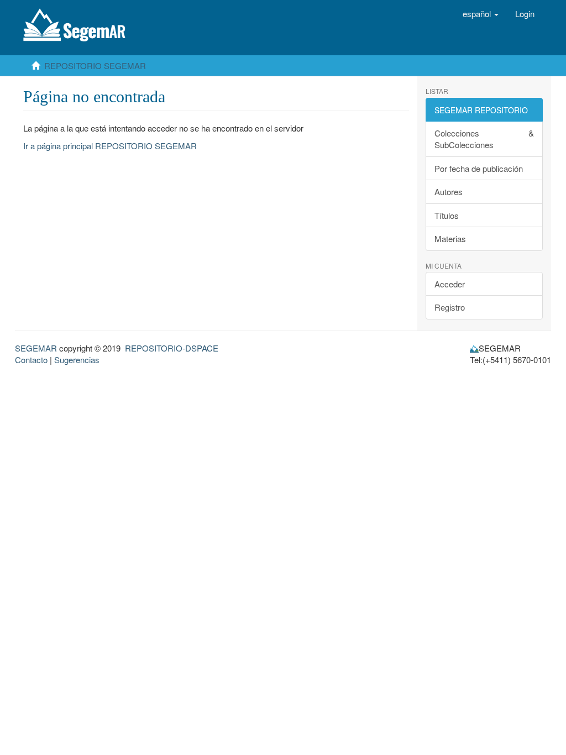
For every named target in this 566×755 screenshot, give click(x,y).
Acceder (449, 284)
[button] (480, 14)
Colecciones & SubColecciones (484, 138)
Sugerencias (76, 359)
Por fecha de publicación (478, 168)
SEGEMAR (36, 348)
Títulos (446, 215)
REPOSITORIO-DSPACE (171, 348)
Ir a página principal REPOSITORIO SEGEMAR (110, 145)
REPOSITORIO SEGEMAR (95, 65)
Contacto (31, 359)
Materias (450, 238)
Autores (448, 191)
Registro (449, 307)
